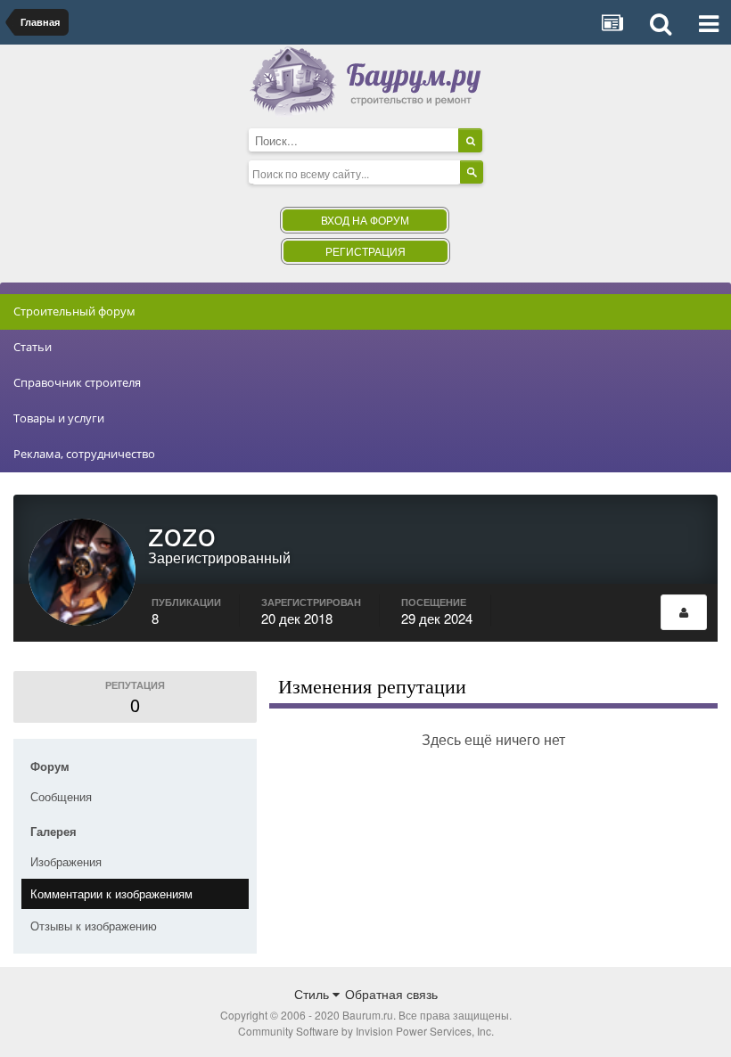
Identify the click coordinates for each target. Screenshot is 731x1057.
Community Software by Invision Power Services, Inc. (366, 1030)
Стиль (313, 994)
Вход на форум (365, 219)
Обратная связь (391, 994)
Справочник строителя (77, 382)
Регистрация (365, 250)
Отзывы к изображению (93, 925)
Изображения (66, 861)
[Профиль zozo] (684, 612)
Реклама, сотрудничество (84, 454)
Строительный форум (74, 311)
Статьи (32, 347)
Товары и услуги (58, 418)
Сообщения (61, 796)
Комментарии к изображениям (111, 893)
